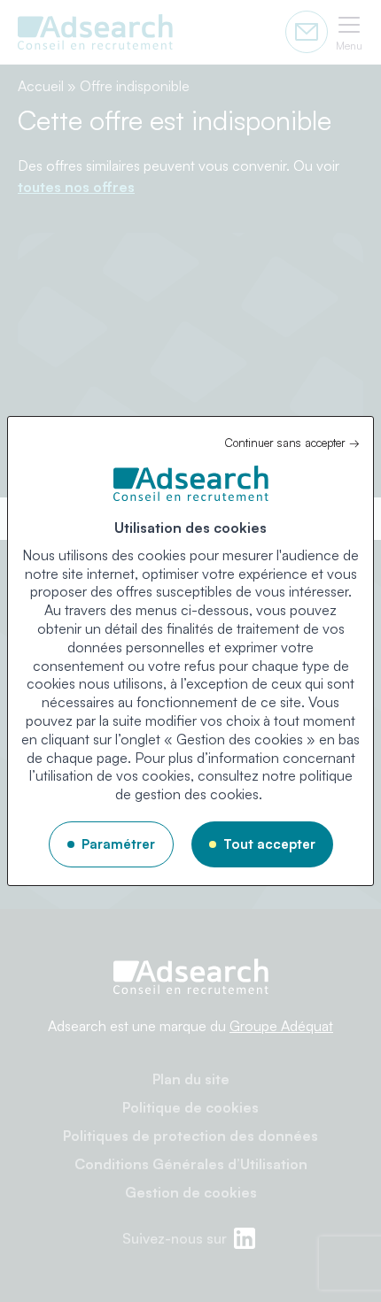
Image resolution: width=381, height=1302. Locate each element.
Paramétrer (118, 844)
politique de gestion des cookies (234, 785)
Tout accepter (269, 844)
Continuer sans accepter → (292, 442)
